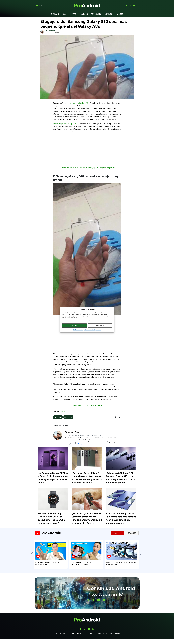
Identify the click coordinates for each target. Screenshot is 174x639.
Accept (74, 325)
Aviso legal (98, 330)
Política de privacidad (89, 330)
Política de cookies (78, 330)
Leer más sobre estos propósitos (84, 320)
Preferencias (100, 325)
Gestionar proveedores (69, 320)
